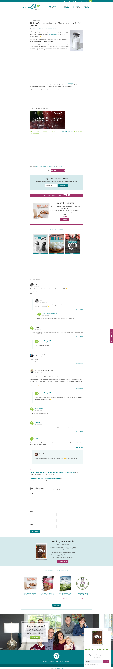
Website (31, 524)
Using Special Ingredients (51, 166)
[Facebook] (57, 170)
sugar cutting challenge (53, 34)
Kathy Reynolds (38, 409)
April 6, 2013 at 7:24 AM (38, 440)
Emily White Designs (74, 665)
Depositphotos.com (59, 668)
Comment (32, 493)
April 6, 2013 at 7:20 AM (38, 424)
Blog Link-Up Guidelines (66, 131)
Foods (36, 20)
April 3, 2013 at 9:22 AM (38, 286)
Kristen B (37, 422)
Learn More (64, 219)
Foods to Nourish (38, 166)
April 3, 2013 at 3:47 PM (38, 372)
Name (31, 511)
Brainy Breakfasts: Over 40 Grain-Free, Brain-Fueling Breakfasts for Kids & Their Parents (30, 595)
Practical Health (43, 166)
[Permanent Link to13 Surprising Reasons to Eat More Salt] (40, 244)
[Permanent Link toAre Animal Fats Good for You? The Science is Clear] (72, 244)
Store (66, 1)
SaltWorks (70, 83)
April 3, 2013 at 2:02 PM (43, 342)
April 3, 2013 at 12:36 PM (45, 315)
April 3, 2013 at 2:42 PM (38, 356)
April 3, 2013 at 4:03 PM (38, 410)
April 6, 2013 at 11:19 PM (42, 455)
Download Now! (63, 561)
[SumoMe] (63, 170)
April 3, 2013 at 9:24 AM (43, 302)
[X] (60, 170)
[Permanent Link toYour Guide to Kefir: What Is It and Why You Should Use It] (56, 244)
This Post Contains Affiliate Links (51, 28)
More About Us (35, 637)
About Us (78, 1)
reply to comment (79, 296)
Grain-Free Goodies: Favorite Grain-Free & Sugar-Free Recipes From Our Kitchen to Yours (47, 595)
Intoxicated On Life (30, 7)
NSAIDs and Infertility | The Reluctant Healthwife (45, 478)
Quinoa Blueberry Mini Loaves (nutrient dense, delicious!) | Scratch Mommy (52, 472)
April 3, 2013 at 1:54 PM (37, 329)
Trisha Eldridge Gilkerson (49, 314)
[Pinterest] (55, 170)
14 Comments (41, 28)
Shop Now (56, 605)
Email (31, 518)
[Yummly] (52, 170)
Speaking (72, 1)
